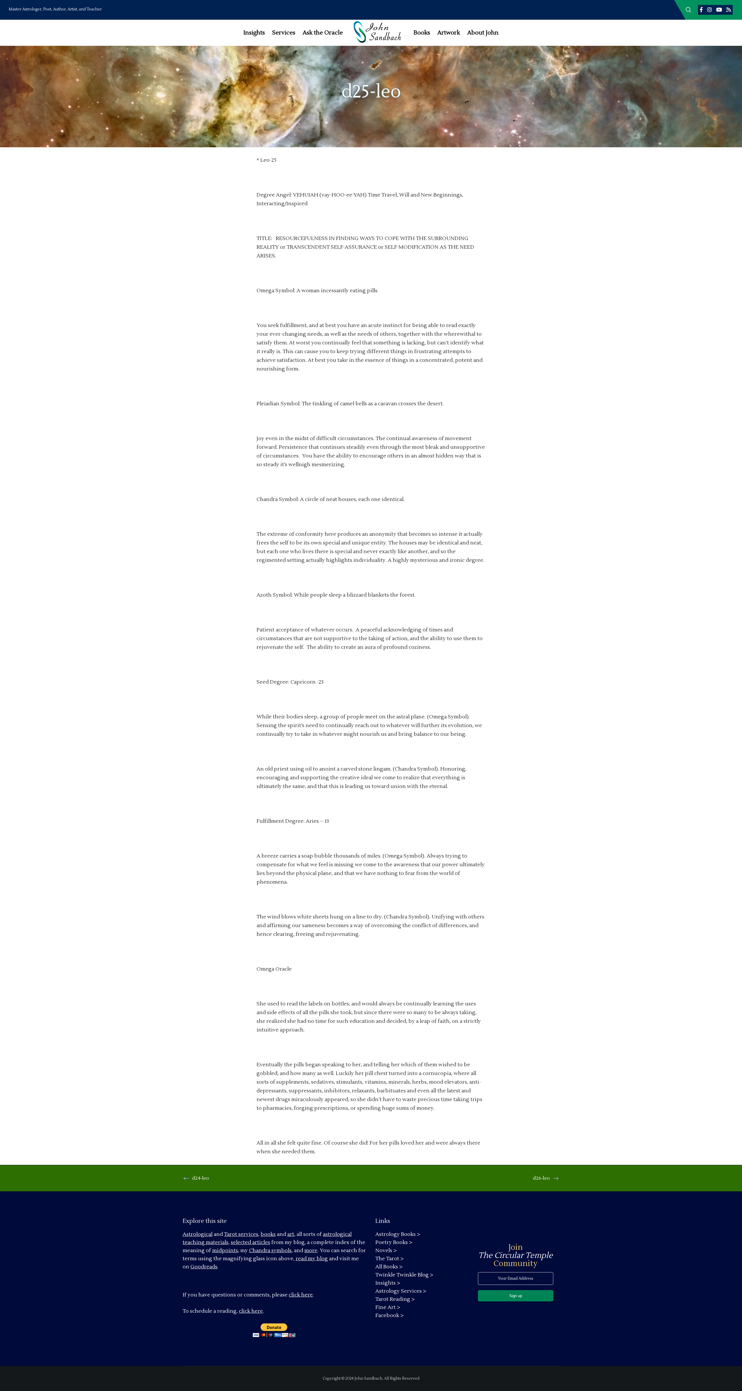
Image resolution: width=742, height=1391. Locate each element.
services (248, 1234)
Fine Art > (387, 1307)
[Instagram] (709, 9)
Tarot (230, 1234)
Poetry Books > (393, 1242)
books (268, 1234)
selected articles (250, 1242)
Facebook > (389, 1315)
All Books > (389, 1266)
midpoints (225, 1250)
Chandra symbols (270, 1250)
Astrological (197, 1234)
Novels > (386, 1250)
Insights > (387, 1283)
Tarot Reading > (395, 1299)
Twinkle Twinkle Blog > (404, 1275)
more (310, 1250)
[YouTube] (719, 9)
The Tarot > (389, 1258)
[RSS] (728, 9)
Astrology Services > (400, 1291)
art (290, 1234)
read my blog (312, 1258)
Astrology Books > (397, 1234)
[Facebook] (701, 9)
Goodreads (203, 1266)
